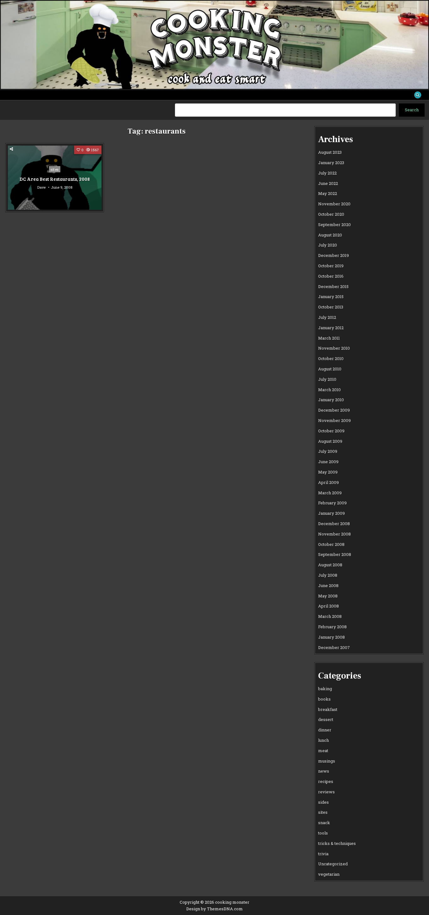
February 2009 (332, 503)
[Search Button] (417, 95)
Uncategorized (333, 864)
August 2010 (329, 369)
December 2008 (334, 523)
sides (323, 802)
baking (325, 688)
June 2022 (328, 183)
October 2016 (331, 276)
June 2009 (328, 461)
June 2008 (328, 585)
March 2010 (329, 389)
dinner (324, 730)
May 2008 (328, 596)
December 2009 (334, 410)
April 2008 (328, 606)
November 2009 (334, 420)
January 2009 (331, 513)
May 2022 (327, 193)
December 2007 (334, 647)
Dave (41, 187)
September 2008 (334, 554)
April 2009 (328, 482)
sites (55, 169)
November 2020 (334, 204)
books (324, 699)
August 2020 (330, 235)
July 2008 (327, 575)
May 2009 (328, 472)
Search (412, 110)
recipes (325, 781)
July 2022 (327, 173)
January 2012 (331, 327)
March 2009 (330, 493)
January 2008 (331, 637)
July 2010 (327, 379)
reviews (326, 792)
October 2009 (331, 431)
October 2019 (331, 266)
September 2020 (334, 224)
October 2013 (330, 307)
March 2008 (330, 616)
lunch (323, 740)
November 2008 (334, 534)
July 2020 (327, 245)
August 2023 (330, 152)
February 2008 (332, 626)
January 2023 (331, 162)
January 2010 (331, 399)
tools (323, 833)
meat (323, 750)
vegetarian (328, 874)
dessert (325, 719)
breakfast (327, 709)
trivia (323, 854)
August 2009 (330, 441)
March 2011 (329, 338)
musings (326, 761)
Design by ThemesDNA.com (214, 909)
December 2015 (333, 286)
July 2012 (327, 317)
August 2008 (330, 565)
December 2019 (333, 255)
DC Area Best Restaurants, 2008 (54, 178)
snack (324, 822)
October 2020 (331, 214)
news (323, 771)
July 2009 (327, 451)
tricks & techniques (337, 843)
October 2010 (331, 358)
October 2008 (331, 544)
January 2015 (331, 296)
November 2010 (334, 348)
